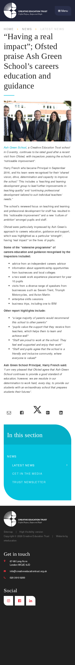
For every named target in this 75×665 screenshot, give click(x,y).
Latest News (52, 29)
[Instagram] (8, 600)
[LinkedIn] (30, 600)
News (27, 29)
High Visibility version (31, 531)
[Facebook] (19, 600)
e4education (10, 540)
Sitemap (8, 531)
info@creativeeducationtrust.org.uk (28, 571)
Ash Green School (15, 147)
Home (9, 29)
